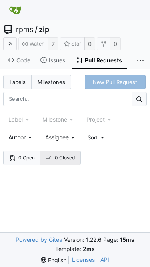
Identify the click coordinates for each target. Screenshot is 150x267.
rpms (24, 30)
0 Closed (65, 158)
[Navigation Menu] (139, 10)
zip (44, 30)
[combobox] (20, 137)
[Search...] (139, 99)
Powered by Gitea (39, 239)
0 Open (26, 158)
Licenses (83, 259)
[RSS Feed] (10, 43)
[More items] (140, 60)
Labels (18, 82)
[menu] (96, 137)
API (104, 259)
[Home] (15, 10)
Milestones (51, 82)
